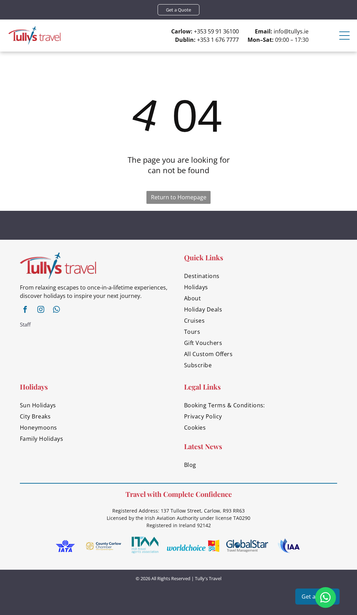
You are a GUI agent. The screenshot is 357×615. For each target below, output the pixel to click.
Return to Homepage (178, 197)
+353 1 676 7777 (218, 40)
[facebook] (25, 310)
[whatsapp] (56, 310)
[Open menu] (344, 35)
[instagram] (41, 310)
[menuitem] (260, 276)
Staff (25, 324)
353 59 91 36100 (218, 31)
